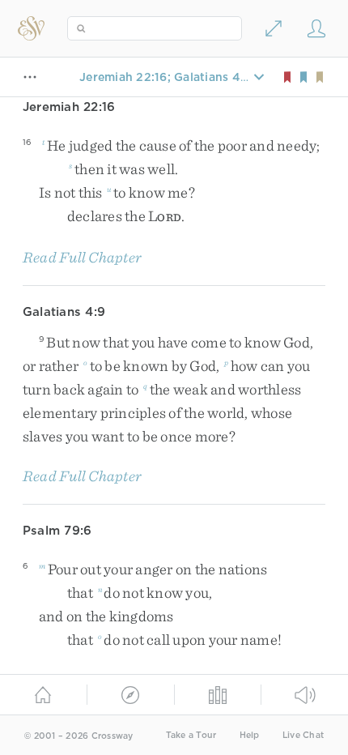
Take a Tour (191, 735)
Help (250, 735)
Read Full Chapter (82, 257)
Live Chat (303, 735)
